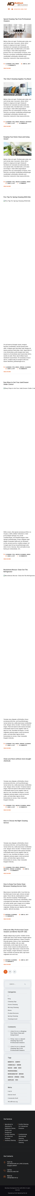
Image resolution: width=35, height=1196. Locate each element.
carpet (17, 1062)
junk (15, 1068)
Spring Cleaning (25, 367)
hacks (10, 1068)
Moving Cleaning (11, 915)
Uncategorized (12, 1019)
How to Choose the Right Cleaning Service (16, 822)
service (10, 1077)
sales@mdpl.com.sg (12, 1177)
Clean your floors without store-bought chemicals (17, 760)
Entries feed (12, 1094)
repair (21, 1074)
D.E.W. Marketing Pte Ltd (20, 1193)
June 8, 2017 (26, 64)
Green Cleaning (20, 182)
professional (12, 1071)
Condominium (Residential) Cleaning (23, 1136)
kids (19, 1068)
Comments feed (13, 1098)
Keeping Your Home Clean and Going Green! (16, 138)
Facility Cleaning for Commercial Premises (23, 1126)
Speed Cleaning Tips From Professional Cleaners (17, 20)
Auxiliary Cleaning (10, 1140)
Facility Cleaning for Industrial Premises (10, 1136)
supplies (11, 1080)
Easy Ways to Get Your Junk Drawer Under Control (16, 383)
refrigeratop (13, 1074)
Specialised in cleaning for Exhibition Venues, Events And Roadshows (10, 1128)
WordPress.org (13, 1101)
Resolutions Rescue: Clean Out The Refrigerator (16, 571)
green (19, 1065)
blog (9, 998)
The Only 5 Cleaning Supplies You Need (17, 79)
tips (16, 1080)
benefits (11, 1062)
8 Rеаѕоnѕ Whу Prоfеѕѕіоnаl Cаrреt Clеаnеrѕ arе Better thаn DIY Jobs (16, 931)
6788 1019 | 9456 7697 (13, 1171)
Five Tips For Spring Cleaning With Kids (17, 197)
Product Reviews (25, 122)
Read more (7, 68)
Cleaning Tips (10, 64)
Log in (10, 1091)
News (17, 64)
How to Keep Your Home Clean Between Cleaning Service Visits (15, 885)
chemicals (11, 1065)
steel (22, 1077)
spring (16, 1077)
